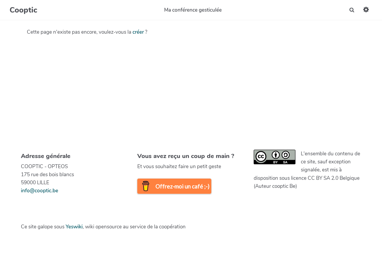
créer (138, 32)
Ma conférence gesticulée (193, 10)
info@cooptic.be (39, 190)
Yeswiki (74, 226)
